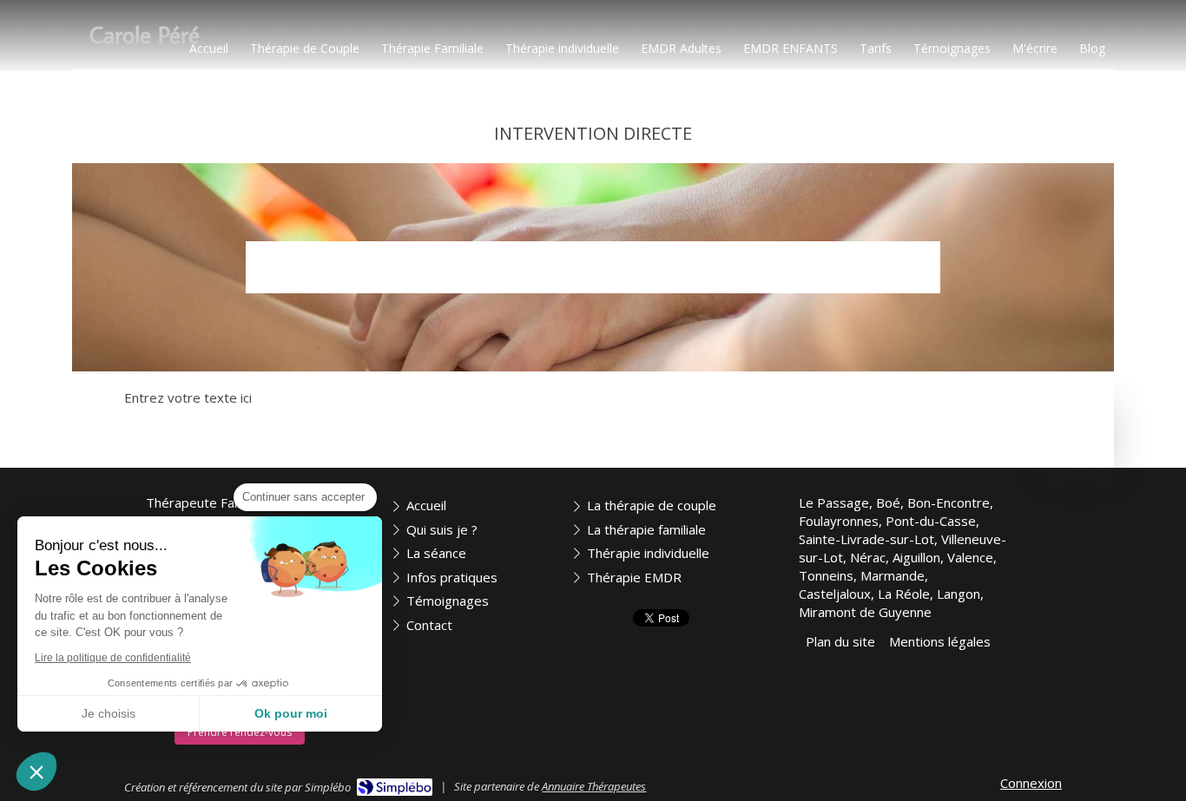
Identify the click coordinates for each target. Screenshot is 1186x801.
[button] (36, 771)
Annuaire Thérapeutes (594, 786)
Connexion (1031, 782)
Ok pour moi (290, 713)
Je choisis (108, 713)
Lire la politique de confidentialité (113, 658)
